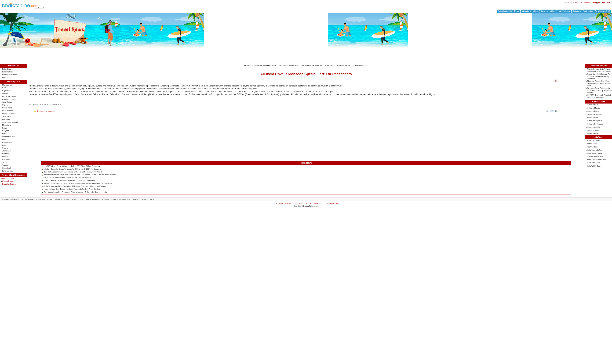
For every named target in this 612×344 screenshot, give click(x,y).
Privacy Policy (303, 203)
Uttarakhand (7, 108)
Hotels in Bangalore (594, 121)
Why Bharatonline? (602, 11)
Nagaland (6, 159)
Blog (595, 3)
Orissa (4, 105)
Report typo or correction (46, 111)
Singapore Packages (110, 199)
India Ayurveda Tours (595, 150)
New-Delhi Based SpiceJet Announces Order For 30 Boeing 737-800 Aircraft (73, 172)
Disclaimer (335, 203)
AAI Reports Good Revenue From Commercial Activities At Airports (69, 178)
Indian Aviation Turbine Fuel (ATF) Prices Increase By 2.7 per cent (69, 180)
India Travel (6, 78)
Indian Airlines (7, 72)
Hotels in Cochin (593, 127)
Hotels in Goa (592, 117)
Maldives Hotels (148, 199)
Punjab (4, 128)
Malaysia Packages (46, 199)
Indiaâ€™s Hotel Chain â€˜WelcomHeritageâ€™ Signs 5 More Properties (72, 166)
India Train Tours (593, 163)
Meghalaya (6, 125)
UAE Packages (94, 199)
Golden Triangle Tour (595, 156)
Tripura (5, 165)
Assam (5, 93)
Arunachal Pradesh (9, 96)
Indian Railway (7, 69)
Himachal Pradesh (9, 99)
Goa (4, 145)
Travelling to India (505, 11)
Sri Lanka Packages (29, 199)
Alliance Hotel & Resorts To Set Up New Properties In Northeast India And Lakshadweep (78, 183)
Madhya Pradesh (8, 114)
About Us (568, 3)
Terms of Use (315, 203)
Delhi (4, 88)
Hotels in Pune (592, 133)
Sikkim (4, 162)
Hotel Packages (564, 11)
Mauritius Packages (62, 199)
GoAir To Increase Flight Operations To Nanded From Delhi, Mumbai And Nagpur (75, 186)
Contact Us (577, 3)
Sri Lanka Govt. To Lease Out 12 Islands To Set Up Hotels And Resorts (599, 90)
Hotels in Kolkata (593, 111)
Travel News (13, 66)
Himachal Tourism (9, 184)
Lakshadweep (7, 171)
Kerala (4, 134)
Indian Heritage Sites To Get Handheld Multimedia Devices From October (72, 189)
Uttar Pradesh (7, 111)
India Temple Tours (594, 153)
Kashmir (5, 154)
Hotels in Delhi (592, 105)
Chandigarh (6, 168)
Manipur (5, 157)
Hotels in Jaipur (593, 130)
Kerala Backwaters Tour (596, 160)
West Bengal (7, 102)
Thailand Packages (126, 199)
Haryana (5, 131)
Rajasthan (6, 91)
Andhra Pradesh (8, 136)
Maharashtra (7, 85)
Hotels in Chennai (594, 114)
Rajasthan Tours (593, 140)
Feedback (587, 3)
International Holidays (530, 11)
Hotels (516, 11)
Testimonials (588, 11)
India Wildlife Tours (594, 166)
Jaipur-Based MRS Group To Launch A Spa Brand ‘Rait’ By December (598, 76)
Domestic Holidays (548, 11)
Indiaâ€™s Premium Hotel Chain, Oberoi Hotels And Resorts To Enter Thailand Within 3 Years (80, 175)
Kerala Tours (592, 144)
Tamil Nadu (6, 116)
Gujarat (5, 148)
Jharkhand (6, 151)
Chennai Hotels (8, 181)
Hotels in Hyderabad (595, 124)
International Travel (9, 75)
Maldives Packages (79, 199)
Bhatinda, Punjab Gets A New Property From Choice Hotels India (598, 83)
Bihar (4, 139)
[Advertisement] (306, 56)
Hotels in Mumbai (593, 108)
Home (275, 203)
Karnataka (6, 119)
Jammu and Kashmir (10, 122)
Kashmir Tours (592, 147)
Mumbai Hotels (8, 178)
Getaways (577, 11)
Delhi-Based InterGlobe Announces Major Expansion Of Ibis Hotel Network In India (75, 192)
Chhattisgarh (7, 142)
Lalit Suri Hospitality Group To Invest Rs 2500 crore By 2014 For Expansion (73, 169)
